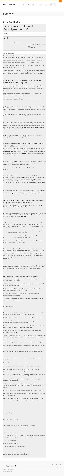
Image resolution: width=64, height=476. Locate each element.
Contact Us (58, 465)
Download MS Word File (8, 53)
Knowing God (39, 5)
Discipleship (46, 5)
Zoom (20, 5)
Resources (21, 9)
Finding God (31, 5)
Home (24, 5)
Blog (53, 465)
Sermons (53, 5)
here (29, 46)
